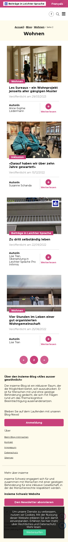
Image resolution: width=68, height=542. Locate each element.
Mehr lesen (34, 527)
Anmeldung (34, 422)
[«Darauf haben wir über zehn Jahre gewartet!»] (34, 140)
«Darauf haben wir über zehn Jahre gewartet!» (31, 165)
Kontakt (8, 442)
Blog (29, 27)
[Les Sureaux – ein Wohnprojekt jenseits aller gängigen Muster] (34, 64)
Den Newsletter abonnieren (34, 502)
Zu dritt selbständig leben (29, 239)
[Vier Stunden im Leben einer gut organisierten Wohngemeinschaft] (34, 293)
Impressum (10, 447)
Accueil (19, 27)
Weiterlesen (48, 111)
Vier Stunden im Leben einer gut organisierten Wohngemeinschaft (31, 320)
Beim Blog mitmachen (16, 437)
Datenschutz (11, 452)
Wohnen (39, 27)
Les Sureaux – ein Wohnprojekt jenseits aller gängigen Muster (33, 89)
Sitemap (8, 457)
